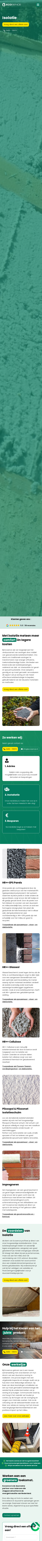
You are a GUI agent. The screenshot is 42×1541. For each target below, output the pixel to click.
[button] (38, 5)
